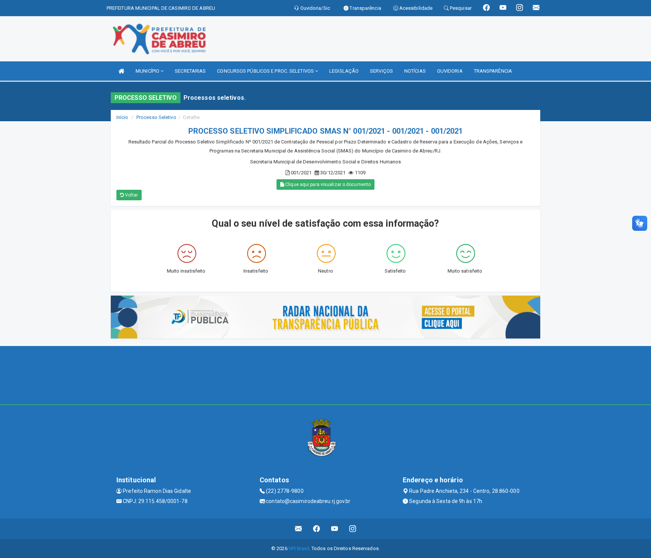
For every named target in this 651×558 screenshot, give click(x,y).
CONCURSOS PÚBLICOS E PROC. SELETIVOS (266, 71)
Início (122, 117)
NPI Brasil (299, 548)
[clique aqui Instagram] (352, 528)
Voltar (131, 195)
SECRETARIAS (190, 71)
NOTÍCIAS (415, 71)
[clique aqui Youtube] (334, 528)
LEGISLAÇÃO (344, 71)
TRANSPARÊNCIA (493, 71)
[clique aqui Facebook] (316, 528)
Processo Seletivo (156, 117)
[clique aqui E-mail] (298, 528)
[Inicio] (121, 71)
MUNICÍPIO (148, 71)
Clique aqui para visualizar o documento (327, 184)
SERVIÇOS (381, 71)
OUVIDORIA (450, 71)
